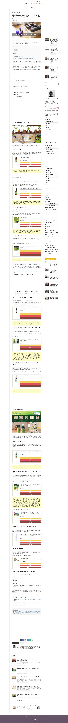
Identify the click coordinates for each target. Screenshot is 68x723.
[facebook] (23, 640)
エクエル (57, 232)
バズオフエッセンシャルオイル (24, 157)
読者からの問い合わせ (48, 255)
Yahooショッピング (30, 166)
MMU (56, 230)
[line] (30, 640)
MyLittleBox (47, 232)
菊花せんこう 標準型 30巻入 (24, 558)
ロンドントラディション (48, 247)
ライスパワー (47, 245)
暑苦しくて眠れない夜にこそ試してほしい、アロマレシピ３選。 (28, 686)
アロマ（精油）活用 (15, 653)
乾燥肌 (54, 247)
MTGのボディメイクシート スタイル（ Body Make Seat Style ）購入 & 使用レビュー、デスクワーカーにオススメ (54, 40)
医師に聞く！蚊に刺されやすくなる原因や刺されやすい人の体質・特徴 (24, 58)
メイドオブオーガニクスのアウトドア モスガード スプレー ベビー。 (22, 92)
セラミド (52, 236)
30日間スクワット (52, 230)
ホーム (23, 5)
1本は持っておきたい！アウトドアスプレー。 (20, 80)
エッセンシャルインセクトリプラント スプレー (21, 88)
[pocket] (25, 640)
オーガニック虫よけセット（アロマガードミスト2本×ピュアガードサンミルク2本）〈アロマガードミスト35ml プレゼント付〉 (30, 513)
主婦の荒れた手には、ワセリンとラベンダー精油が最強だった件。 (28, 668)
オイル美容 (51, 234)
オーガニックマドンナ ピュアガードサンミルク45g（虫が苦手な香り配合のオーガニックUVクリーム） (30, 485)
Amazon (30, 162)
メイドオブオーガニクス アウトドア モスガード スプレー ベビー (30, 599)
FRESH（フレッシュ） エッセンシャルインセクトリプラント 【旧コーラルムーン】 (30, 340)
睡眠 (49, 251)
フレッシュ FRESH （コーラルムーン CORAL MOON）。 (21, 86)
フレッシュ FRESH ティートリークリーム (22, 267)
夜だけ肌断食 (51, 249)
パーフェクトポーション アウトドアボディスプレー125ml (29, 188)
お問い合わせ (45, 5)
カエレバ (22, 247)
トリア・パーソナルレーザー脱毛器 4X (50, 238)
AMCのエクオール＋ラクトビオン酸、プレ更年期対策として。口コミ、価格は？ (29, 611)
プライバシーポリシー (34, 7)
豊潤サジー (54, 255)
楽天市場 (30, 164)
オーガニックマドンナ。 (17, 94)
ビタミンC (54, 241)
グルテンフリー (47, 236)
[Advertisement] (26, 114)
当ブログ (30, 5)
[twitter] (21, 640)
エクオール (46, 234)
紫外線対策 (52, 251)
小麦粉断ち (56, 249)
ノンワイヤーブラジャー (48, 241)
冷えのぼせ (46, 249)
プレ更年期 (46, 243)
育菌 (45, 253)
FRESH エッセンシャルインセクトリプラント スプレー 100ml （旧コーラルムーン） (30, 309)
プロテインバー (52, 243)
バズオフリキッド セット (24, 217)
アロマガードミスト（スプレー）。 (19, 96)
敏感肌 (46, 251)
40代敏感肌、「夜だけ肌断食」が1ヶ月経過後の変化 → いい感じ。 (54, 298)
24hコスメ (46, 230)
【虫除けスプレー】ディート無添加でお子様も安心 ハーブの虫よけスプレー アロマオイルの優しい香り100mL (30, 535)
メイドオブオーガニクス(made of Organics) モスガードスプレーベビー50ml (30, 376)
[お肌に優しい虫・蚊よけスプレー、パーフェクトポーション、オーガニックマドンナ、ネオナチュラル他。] (28, 640)
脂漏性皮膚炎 (49, 253)
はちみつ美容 (52, 232)
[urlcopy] (32, 640)
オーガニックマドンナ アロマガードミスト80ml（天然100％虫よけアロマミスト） (30, 452)
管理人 (38, 5)
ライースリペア (52, 245)
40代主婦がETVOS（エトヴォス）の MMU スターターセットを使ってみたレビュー (54, 76)
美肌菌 (56, 251)
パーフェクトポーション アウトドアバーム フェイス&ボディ (29, 246)
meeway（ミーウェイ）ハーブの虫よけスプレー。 (20, 100)
